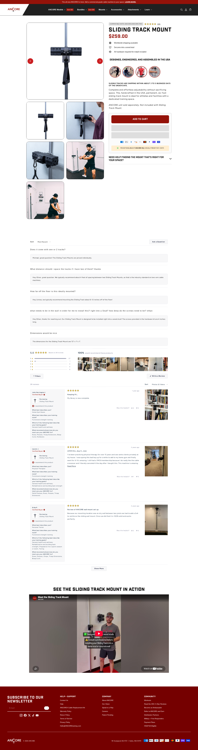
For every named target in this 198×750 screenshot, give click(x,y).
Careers (105, 711)
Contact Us (64, 700)
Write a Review (160, 376)
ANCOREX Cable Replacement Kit (72, 708)
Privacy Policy (65, 722)
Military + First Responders (154, 718)
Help (61, 704)
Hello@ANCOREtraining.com (70, 726)
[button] (152, 24)
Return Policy (65, 715)
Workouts (147, 700)
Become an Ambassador (153, 708)
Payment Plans (149, 722)
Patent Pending (107, 715)
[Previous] (30, 61)
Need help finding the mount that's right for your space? (136, 159)
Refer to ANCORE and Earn (154, 711)
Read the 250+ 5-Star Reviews (155, 704)
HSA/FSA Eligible (150, 726)
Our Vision (106, 704)
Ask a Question (160, 242)
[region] (123, 364)
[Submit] (46, 708)
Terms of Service (66, 718)
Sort (32, 242)
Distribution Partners (151, 715)
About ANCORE (107, 700)
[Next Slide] (166, 364)
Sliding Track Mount (47, 401)
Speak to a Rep (107, 708)
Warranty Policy (65, 711)
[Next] (100, 61)
